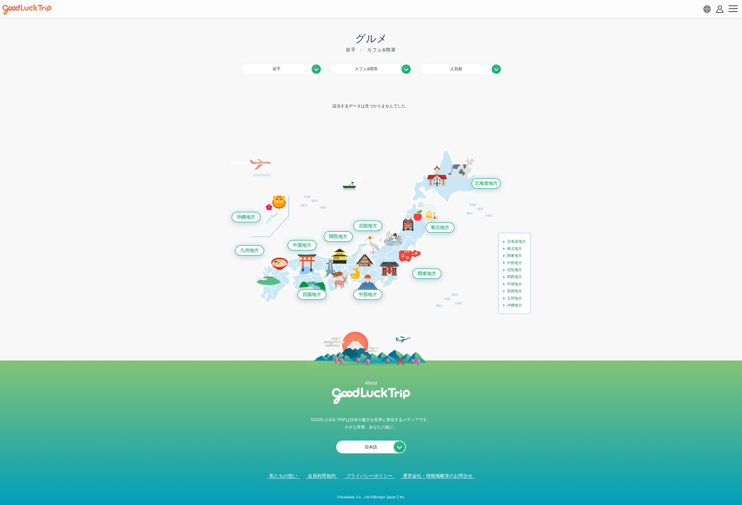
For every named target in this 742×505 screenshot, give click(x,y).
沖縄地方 (246, 216)
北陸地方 (368, 225)
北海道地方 (486, 183)
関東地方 (427, 273)
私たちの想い (283, 475)
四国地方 (312, 294)
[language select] (707, 9)
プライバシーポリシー (369, 475)
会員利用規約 (322, 475)
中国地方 (302, 245)
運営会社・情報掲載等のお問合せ (437, 475)
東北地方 (440, 227)
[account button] (719, 9)
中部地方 (368, 294)
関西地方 (338, 236)
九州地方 (249, 250)
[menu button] (733, 9)
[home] (27, 10)
